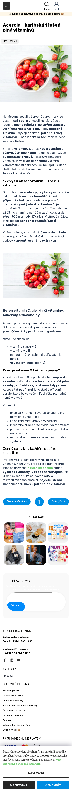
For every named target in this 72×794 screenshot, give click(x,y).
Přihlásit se (16, 607)
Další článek (58, 501)
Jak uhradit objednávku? (15, 715)
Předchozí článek (17, 501)
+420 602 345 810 (16, 653)
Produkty (8, 675)
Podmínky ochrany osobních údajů (20, 705)
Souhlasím (53, 785)
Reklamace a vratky (13, 695)
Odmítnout (18, 785)
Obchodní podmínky (13, 700)
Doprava (7, 720)
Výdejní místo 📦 (11, 730)
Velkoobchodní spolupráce (16, 725)
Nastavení (36, 773)
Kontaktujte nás (11, 690)
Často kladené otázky (14, 710)
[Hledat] (47, 6)
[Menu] (6, 6)
